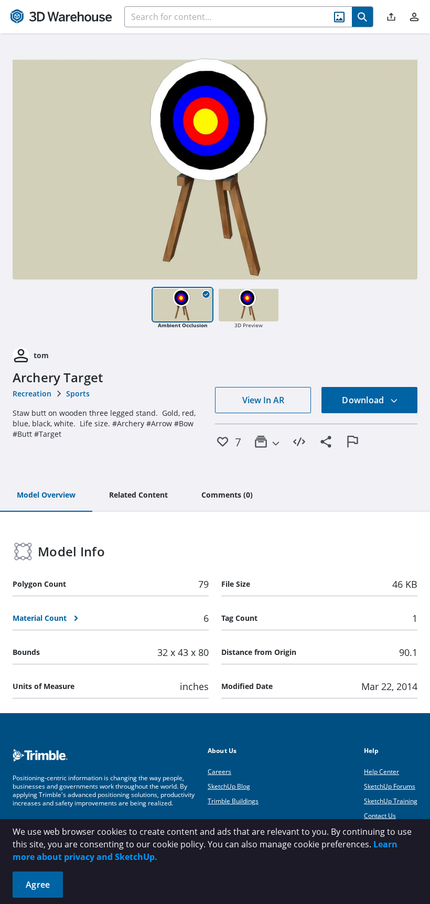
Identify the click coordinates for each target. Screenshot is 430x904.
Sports (78, 394)
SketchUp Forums (389, 786)
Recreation (32, 394)
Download (364, 400)
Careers (219, 771)
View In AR (263, 400)
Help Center (381, 771)
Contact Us (380, 815)
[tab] (46, 495)
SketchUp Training (390, 801)
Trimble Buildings (233, 801)
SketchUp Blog (229, 786)
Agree (38, 884)
